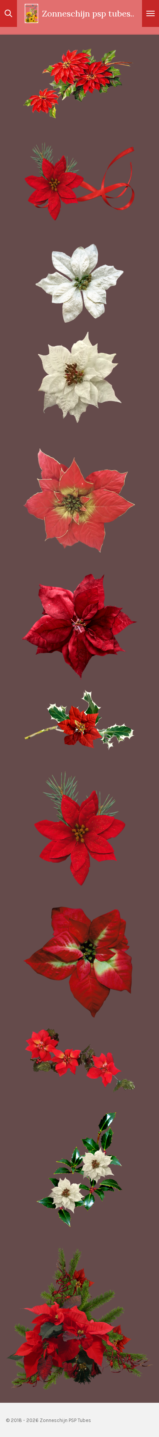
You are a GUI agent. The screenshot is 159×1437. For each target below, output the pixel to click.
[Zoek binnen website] (8, 13)
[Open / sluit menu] (150, 13)
